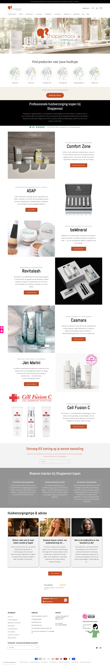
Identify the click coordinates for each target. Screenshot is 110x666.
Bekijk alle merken (55, 95)
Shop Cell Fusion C (78, 427)
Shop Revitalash (31, 292)
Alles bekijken (55, 573)
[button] (12, 14)
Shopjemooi (25, 662)
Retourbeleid (11, 626)
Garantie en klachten (13, 635)
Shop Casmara (78, 339)
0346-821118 (28, 488)
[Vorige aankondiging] (8, 1)
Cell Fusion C (29, 14)
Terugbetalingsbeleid (35, 662)
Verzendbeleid (75, 662)
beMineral (67, 14)
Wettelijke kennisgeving (85, 662)
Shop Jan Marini (31, 384)
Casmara (39, 14)
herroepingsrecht (12, 629)
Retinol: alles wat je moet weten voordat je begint (23, 541)
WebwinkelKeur (12, 638)
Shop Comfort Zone (79, 165)
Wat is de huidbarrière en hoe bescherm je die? (87, 541)
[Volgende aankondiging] (102, 1)
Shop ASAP (31, 210)
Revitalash (48, 14)
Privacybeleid (11, 632)
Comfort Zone (12, 14)
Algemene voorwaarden (14, 623)
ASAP (20, 14)
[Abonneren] (68, 461)
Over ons (10, 617)
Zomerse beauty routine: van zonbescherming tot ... (55, 541)
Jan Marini (58, 14)
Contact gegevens (13, 620)
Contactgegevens (53, 662)
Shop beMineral (79, 249)
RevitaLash (61, 494)
